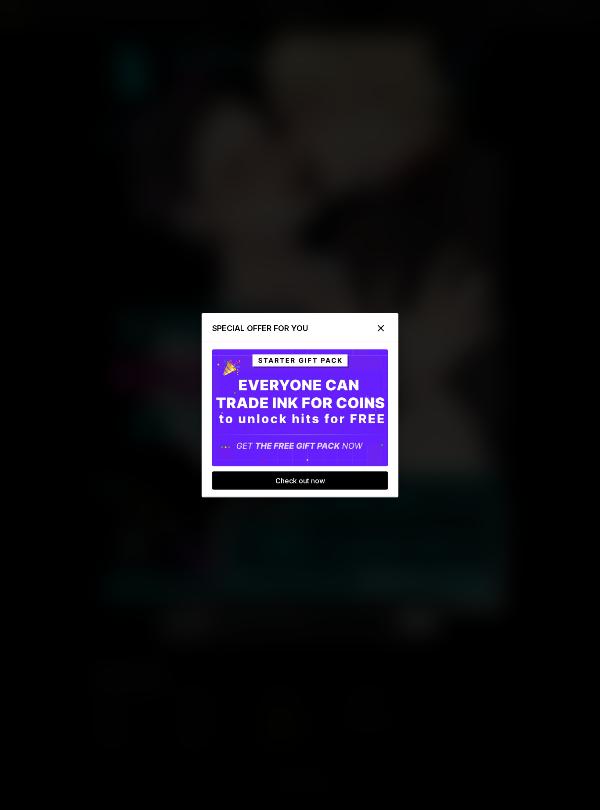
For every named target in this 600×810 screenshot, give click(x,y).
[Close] (381, 328)
